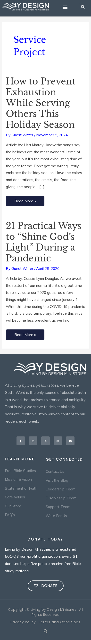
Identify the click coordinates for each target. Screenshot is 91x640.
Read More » (25, 199)
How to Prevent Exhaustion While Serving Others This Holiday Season (40, 103)
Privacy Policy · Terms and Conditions (45, 622)
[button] (65, 7)
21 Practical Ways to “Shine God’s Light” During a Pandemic (43, 242)
